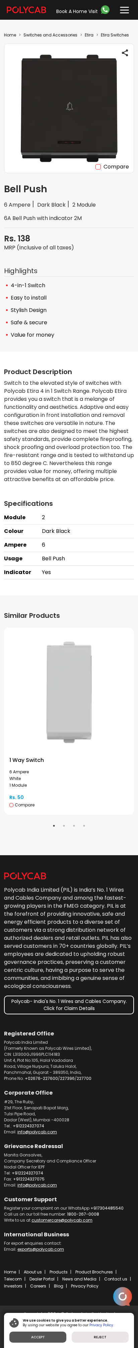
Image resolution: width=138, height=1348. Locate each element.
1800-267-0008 (83, 1214)
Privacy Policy (84, 1286)
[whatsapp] (106, 9)
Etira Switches (115, 35)
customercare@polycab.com (61, 1220)
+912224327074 (28, 1126)
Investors (13, 1286)
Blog (58, 1286)
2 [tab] (64, 825)
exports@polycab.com (40, 1249)
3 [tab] (74, 825)
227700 (84, 1078)
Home (10, 35)
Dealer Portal (42, 1279)
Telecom (13, 1279)
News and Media (79, 1279)
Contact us (115, 1279)
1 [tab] (54, 825)
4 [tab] (84, 825)
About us (33, 1272)
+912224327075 (29, 1179)
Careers (38, 1286)
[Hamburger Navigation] (123, 8)
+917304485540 (107, 1208)
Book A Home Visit (77, 11)
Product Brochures (94, 1272)
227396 (67, 1078)
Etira (89, 35)
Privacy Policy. (101, 1325)
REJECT (100, 1337)
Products (59, 1272)
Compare (116, 167)
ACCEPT (38, 1337)
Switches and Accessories (50, 35)
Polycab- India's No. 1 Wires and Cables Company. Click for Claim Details (69, 1005)
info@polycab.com (37, 1132)
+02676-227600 (41, 1078)
